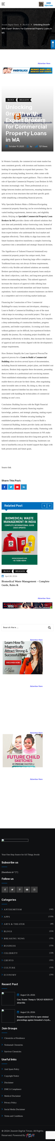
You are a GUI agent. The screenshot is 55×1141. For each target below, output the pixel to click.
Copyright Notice (11, 1076)
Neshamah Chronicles (13, 1045)
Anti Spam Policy (11, 1069)
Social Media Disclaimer (14, 1109)
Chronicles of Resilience (14, 1038)
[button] (44, 505)
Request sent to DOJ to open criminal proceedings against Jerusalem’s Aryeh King (33, 1020)
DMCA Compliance (12, 1089)
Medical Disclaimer (12, 1096)
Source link (6, 467)
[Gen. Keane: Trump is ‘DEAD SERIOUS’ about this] (8, 998)
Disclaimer (8, 1082)
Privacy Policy (10, 1102)
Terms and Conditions (13, 1116)
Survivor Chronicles (12, 1051)
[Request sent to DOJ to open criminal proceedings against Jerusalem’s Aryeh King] (8, 1016)
